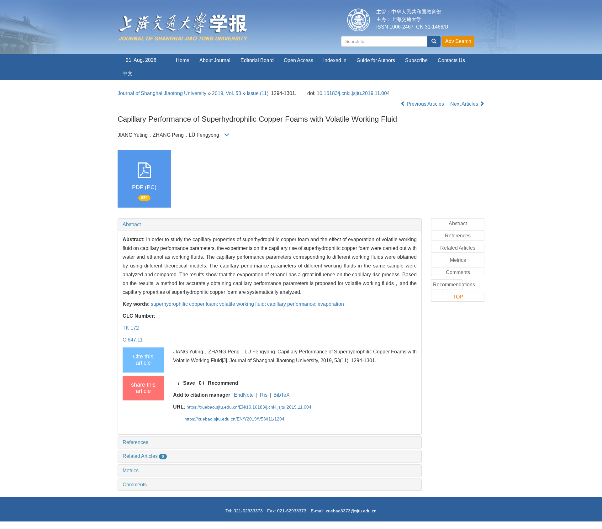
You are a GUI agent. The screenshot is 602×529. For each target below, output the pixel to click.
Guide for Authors (375, 60)
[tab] (269, 224)
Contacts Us (451, 60)
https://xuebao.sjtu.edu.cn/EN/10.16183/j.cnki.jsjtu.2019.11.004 (249, 407)
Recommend (223, 383)
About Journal (214, 60)
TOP (458, 296)
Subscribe (416, 60)
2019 (217, 93)
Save (189, 383)
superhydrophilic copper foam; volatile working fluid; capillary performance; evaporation (247, 304)
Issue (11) (257, 93)
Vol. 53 (233, 93)
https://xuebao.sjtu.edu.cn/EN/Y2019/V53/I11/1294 (234, 418)
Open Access (298, 60)
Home (182, 60)
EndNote (244, 395)
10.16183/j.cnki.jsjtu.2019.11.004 (353, 93)
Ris (263, 395)
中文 (128, 73)
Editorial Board (257, 60)
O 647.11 (133, 339)
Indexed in (334, 60)
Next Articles (464, 104)
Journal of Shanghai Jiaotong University (162, 93)
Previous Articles (425, 104)
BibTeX (281, 395)
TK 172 (131, 328)
